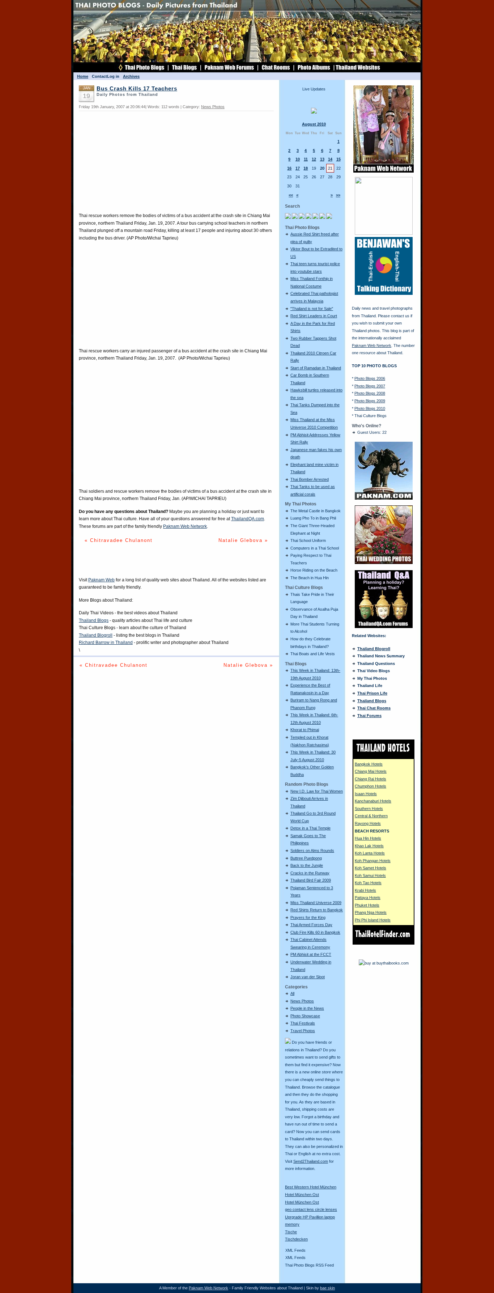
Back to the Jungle (306, 865)
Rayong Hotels (368, 823)
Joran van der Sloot (307, 977)
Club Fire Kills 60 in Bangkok (315, 932)
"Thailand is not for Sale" (311, 308)
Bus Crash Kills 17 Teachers (137, 89)
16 (289, 168)
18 (305, 168)
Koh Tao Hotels (368, 883)
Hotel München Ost (302, 1194)
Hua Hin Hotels (368, 838)
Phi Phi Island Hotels (373, 920)
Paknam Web (101, 579)
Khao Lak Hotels (369, 846)
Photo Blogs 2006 (369, 378)
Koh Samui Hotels (370, 875)
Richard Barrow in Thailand (106, 642)
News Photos (302, 1001)
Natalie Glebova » (243, 540)
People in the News (307, 1008)
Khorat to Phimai (304, 730)
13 (322, 159)
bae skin (327, 1288)
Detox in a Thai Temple (310, 828)
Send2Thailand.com (310, 1161)
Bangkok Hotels (369, 764)
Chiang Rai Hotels (370, 779)
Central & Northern (371, 816)
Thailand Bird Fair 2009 (310, 880)
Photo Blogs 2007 (369, 386)
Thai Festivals (302, 1023)
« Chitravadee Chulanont (119, 540)
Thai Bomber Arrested (309, 479)
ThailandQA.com (247, 518)
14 (330, 159)
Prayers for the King (307, 917)
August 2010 (314, 124)
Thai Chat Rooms (374, 708)
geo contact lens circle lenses (311, 1209)
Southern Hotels (369, 808)
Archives (131, 76)
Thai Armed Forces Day (311, 925)
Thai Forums (369, 715)
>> (338, 195)
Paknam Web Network (185, 526)
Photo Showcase (305, 1016)
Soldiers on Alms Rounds (312, 850)
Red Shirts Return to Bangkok (316, 910)
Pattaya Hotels (367, 897)
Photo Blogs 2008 (369, 393)
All (292, 993)
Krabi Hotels (365, 890)
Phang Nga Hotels (371, 912)
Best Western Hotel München (310, 1187)
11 (306, 159)
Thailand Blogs (93, 620)
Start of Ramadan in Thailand (315, 368)
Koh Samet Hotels (370, 868)
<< (291, 195)
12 (314, 159)
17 (297, 168)
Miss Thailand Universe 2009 (315, 902)
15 (338, 159)
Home (82, 76)
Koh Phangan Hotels (373, 861)
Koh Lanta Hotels (370, 853)
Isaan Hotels (366, 794)
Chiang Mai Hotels (371, 771)
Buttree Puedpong (306, 858)
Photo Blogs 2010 (369, 408)
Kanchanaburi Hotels (373, 801)
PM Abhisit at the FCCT (310, 954)
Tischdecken (296, 1239)
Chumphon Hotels (370, 786)
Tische (291, 1232)
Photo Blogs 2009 (369, 401)
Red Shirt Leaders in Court (313, 316)
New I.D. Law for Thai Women (316, 791)
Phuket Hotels (367, 905)
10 (297, 159)
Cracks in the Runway (309, 873)
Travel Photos (302, 1031)
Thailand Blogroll (95, 635)
